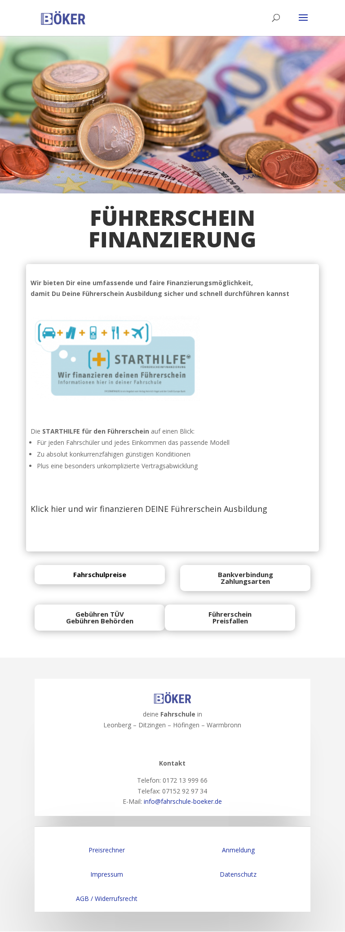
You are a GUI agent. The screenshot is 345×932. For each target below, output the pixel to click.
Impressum (106, 874)
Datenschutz (238, 874)
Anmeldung (238, 850)
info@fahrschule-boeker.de (183, 801)
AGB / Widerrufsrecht (106, 898)
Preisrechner (106, 850)
